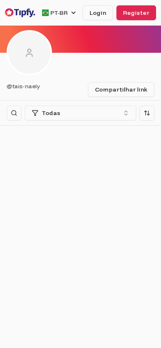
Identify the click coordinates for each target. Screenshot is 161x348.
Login (98, 12)
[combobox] (80, 113)
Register (136, 12)
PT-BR (59, 12)
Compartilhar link (121, 89)
